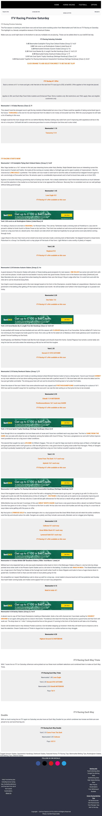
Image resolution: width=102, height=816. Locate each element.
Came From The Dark (54, 732)
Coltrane (57, 737)
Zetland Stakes (18, 756)
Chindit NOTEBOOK (57, 686)
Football (83, 5)
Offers (94, 5)
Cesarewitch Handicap (25, 754)
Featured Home (51, 754)
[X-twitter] (44, 763)
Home (56, 5)
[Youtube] (51, 763)
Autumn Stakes (11, 754)
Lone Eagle (57, 677)
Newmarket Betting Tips (77, 754)
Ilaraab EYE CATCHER (54, 682)
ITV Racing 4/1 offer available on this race (51, 200)
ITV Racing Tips (63, 754)
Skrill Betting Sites (93, 778)
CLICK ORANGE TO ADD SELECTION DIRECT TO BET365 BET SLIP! (51, 63)
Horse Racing (69, 5)
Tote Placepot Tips (93, 805)
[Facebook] (38, 763)
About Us (8, 793)
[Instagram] (57, 763)
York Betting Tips (6, 756)
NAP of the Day (93, 807)
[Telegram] (64, 763)
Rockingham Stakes (94, 754)
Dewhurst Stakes (39, 754)
